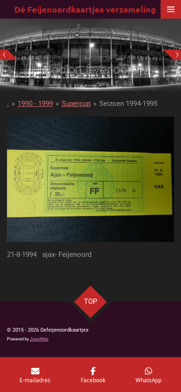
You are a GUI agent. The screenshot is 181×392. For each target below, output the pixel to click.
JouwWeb (39, 339)
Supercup (76, 103)
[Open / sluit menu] (171, 9)
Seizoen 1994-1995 (128, 103)
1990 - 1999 (35, 103)
